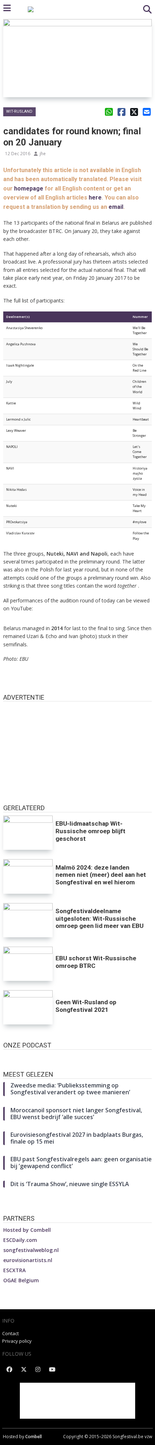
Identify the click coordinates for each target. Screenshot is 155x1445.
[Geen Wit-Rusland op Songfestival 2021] (28, 1007)
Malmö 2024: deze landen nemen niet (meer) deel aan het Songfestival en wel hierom (101, 875)
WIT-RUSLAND (19, 111)
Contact (10, 1333)
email (115, 206)
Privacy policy (17, 1341)
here (95, 197)
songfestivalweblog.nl (31, 1250)
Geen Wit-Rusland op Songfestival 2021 (86, 1006)
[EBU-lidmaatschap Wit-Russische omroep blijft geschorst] (28, 833)
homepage (28, 188)
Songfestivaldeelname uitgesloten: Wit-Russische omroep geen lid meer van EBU (99, 918)
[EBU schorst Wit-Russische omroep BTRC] (28, 964)
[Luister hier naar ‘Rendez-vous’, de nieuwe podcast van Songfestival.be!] (77, 1056)
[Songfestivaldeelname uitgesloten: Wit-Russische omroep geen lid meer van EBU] (28, 920)
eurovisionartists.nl (27, 1260)
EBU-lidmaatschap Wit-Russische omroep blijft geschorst (90, 831)
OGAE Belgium (21, 1280)
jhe (43, 154)
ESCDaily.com (20, 1240)
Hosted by (27, 1229)
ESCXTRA (14, 1270)
